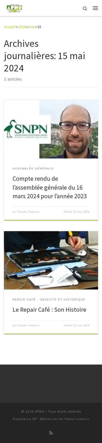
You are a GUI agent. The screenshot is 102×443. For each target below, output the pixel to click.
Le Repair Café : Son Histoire (49, 309)
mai (31, 26)
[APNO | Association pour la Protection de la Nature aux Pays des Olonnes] (15, 7)
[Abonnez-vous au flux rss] (51, 433)
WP (34, 419)
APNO (39, 411)
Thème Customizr (76, 419)
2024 (22, 26)
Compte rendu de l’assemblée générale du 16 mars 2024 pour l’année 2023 (50, 187)
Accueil (9, 26)
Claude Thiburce (28, 212)
